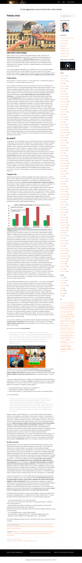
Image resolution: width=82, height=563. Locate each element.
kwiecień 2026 (63, 86)
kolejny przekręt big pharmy (68, 311)
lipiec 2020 (62, 263)
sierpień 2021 (63, 230)
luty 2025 (62, 122)
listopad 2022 (63, 191)
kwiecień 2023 (63, 178)
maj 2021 (62, 238)
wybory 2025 (65, 349)
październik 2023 (64, 163)
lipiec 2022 (62, 202)
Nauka (61, 288)
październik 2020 (64, 256)
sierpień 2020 (63, 261)
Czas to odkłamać (64, 40)
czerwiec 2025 (63, 111)
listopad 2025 (63, 99)
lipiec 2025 (62, 109)
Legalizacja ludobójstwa (63, 314)
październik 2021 (64, 225)
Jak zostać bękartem (25, 525)
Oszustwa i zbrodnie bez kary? (67, 38)
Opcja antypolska (48, 526)
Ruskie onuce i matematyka (38, 525)
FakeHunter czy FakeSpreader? (20, 531)
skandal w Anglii (69, 332)
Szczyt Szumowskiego (40, 533)
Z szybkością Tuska (64, 48)
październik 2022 (64, 194)
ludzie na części (70, 316)
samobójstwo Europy (63, 332)
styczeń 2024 (63, 155)
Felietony (62, 283)
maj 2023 (62, 176)
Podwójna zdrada (13, 15)
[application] (67, 66)
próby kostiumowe (65, 330)
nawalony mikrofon (70, 323)
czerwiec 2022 (63, 204)
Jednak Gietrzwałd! (64, 50)
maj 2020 (62, 268)
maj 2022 (62, 207)
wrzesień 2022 (63, 196)
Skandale (62, 293)
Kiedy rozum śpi (45, 531)
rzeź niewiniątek (70, 330)
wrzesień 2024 (63, 135)
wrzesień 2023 (63, 165)
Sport (61, 295)
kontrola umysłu (62, 312)
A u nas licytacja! (64, 43)
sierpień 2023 (63, 168)
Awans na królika (38, 526)
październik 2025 (64, 101)
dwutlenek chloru (68, 308)
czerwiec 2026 (63, 80)
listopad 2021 (63, 222)
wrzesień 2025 (63, 104)
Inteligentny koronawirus (27, 526)
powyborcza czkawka (70, 327)
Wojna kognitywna (64, 56)
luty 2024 (62, 153)
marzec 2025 (63, 119)
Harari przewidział (69, 309)
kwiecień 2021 (63, 240)
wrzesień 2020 (63, 258)
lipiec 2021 (62, 232)
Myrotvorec (65, 323)
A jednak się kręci (29, 533)
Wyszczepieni (14, 533)
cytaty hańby (64, 303)
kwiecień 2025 (63, 117)
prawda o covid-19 (65, 329)
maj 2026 (62, 83)
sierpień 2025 (63, 106)
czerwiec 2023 (63, 173)
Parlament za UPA (64, 53)
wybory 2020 (65, 346)
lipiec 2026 (62, 78)
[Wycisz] (71, 69)
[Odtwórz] (61, 69)
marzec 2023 (63, 181)
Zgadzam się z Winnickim (13, 526)
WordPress (54, 559)
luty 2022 (62, 214)
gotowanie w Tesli (63, 309)
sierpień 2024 (63, 137)
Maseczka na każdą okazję (13, 528)
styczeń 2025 (63, 124)
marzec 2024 (63, 150)
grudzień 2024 (63, 127)
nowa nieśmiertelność (71, 325)
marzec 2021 (63, 243)
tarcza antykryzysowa (67, 335)
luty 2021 (62, 245)
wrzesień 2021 (63, 227)
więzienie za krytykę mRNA (70, 342)
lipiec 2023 (62, 171)
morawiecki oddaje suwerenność (29, 540)
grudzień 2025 (63, 96)
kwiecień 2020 (63, 271)
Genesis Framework (46, 559)
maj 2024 (62, 145)
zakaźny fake (64, 351)
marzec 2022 (63, 212)
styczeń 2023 (63, 186)
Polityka (19, 539)
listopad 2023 (63, 160)
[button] (67, 65)
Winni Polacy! (63, 45)
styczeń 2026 (63, 93)
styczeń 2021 (63, 248)
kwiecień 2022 (63, 209)
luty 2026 (62, 91)
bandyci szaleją (62, 302)
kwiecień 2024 (63, 147)
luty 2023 (62, 183)
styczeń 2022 (63, 217)
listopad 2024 (63, 129)
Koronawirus (63, 285)
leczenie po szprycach (68, 312)
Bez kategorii (63, 280)
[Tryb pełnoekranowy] (73, 69)
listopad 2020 (63, 253)
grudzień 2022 (63, 189)
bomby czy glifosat (68, 302)
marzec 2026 (63, 88)
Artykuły (14, 539)
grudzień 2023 (63, 158)
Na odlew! (16, 2)
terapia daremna (65, 338)
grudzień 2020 (63, 250)
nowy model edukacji (63, 327)
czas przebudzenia (69, 303)
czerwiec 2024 (63, 142)
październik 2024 (64, 132)
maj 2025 (62, 114)
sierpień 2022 (63, 199)
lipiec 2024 (62, 140)
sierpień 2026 (63, 75)
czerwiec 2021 (63, 235)
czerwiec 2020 (63, 266)
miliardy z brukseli (17, 540)
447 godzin (21, 533)
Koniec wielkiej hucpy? (35, 531)
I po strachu (49, 525)
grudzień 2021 (63, 220)
